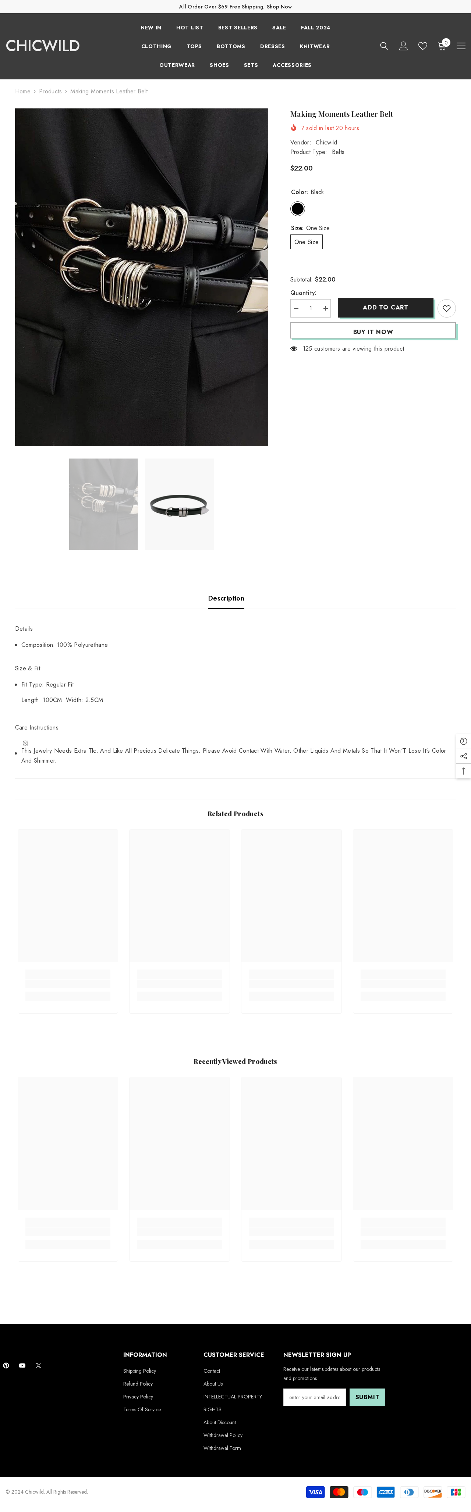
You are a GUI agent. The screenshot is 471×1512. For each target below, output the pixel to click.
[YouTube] (22, 1365)
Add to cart (384, 307)
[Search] (384, 46)
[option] (142, 277)
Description (226, 598)
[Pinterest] (6, 1365)
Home (23, 91)
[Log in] (403, 46)
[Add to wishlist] (447, 308)
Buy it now (373, 332)
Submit (367, 1397)
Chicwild (326, 142)
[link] (68, 984)
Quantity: (303, 293)
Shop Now (279, 6)
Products (50, 91)
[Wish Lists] (422, 46)
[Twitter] (38, 1365)
